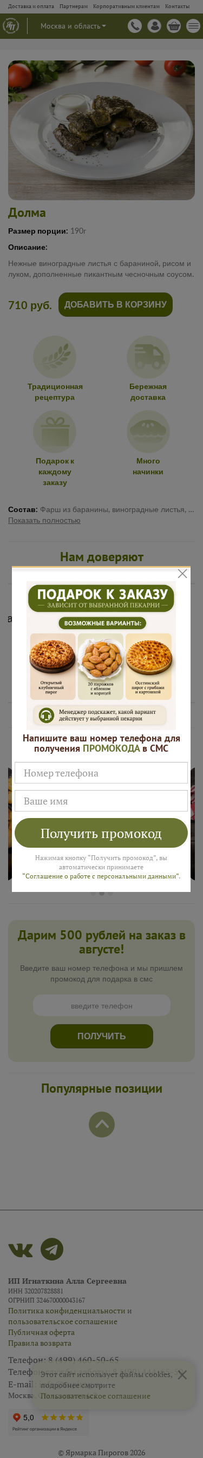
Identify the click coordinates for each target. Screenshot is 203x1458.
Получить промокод (101, 833)
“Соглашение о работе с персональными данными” (100, 876)
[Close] (183, 573)
